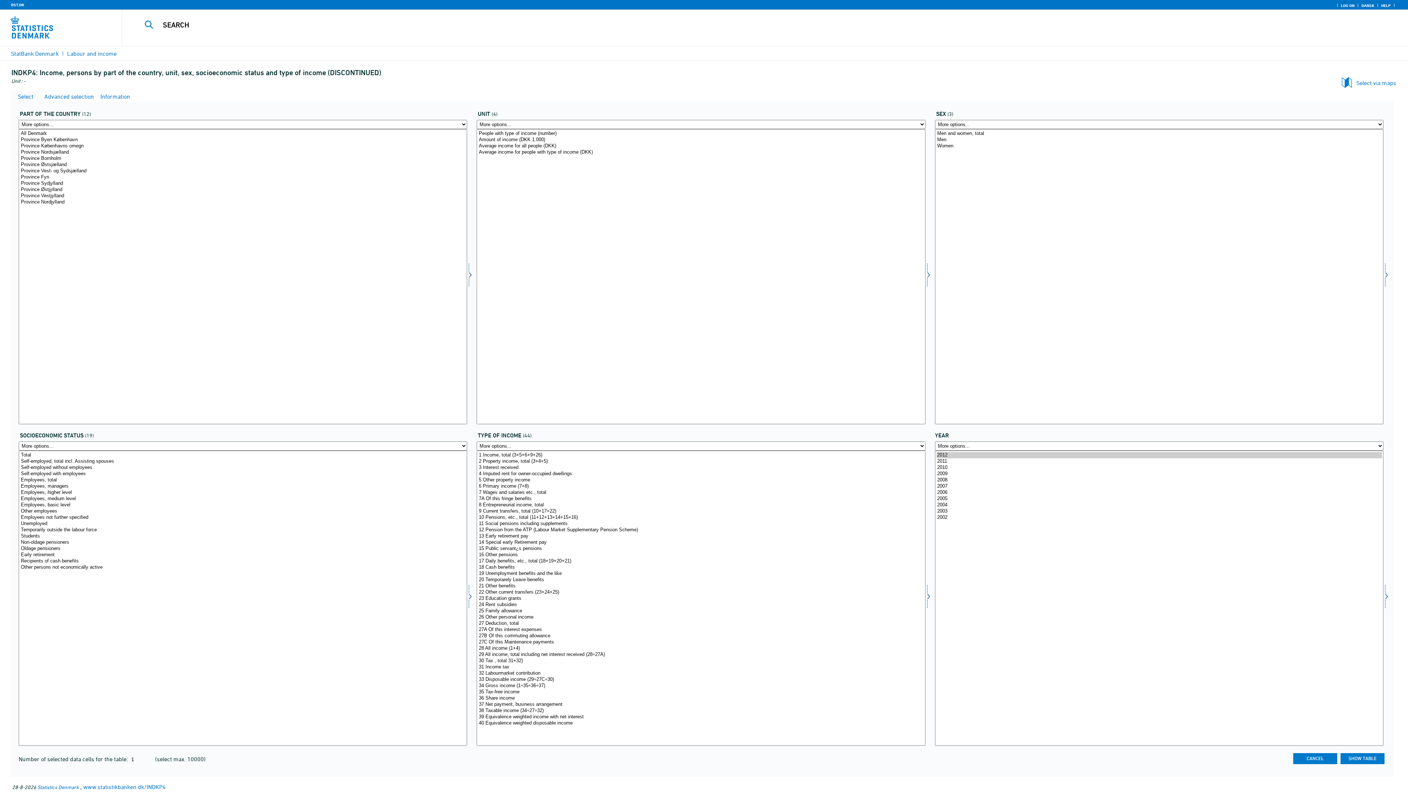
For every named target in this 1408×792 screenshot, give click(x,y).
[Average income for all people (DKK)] (701, 146)
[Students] (243, 536)
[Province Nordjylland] (243, 202)
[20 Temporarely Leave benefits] (701, 580)
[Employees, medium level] (243, 499)
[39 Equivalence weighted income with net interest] (701, 717)
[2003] (1159, 511)
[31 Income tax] (701, 667)
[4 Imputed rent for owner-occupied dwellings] (701, 474)
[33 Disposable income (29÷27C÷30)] (701, 679)
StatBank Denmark (35, 53)
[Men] (1159, 140)
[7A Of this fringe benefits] (701, 499)
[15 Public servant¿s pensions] (701, 549)
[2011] (1159, 461)
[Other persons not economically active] (243, 567)
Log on (1347, 5)
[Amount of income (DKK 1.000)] (701, 140)
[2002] (1159, 517)
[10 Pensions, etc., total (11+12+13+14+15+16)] (701, 517)
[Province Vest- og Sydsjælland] (243, 171)
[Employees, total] (243, 480)
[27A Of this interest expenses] (701, 630)
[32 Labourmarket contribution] (701, 673)
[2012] (1159, 455)
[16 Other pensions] (701, 555)
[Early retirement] (243, 555)
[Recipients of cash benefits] (243, 561)
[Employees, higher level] (243, 492)
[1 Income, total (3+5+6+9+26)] (701, 455)
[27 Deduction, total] (701, 623)
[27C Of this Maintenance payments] (701, 642)
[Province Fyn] (243, 177)
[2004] (1159, 505)
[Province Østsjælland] (243, 165)
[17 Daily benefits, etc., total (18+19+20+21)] (701, 561)
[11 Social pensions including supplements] (701, 524)
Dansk (1367, 5)
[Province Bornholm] (243, 158)
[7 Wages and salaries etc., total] (701, 492)
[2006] (1159, 492)
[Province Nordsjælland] (243, 152)
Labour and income (92, 53)
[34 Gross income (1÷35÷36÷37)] (701, 686)
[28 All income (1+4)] (701, 648)
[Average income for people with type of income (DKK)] (701, 152)
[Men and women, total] (1159, 134)
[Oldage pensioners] (243, 549)
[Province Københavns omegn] (243, 146)
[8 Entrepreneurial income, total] (701, 505)
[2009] (1159, 474)
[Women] (1159, 146)
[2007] (1159, 486)
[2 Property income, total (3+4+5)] (701, 461)
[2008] (1159, 480)
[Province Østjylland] (243, 190)
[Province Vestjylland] (243, 196)
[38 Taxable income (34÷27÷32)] (701, 711)
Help (1386, 5)
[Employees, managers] (243, 486)
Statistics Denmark (58, 787)
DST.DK (17, 4)
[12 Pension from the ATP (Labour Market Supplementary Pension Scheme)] (701, 530)
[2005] (1159, 499)
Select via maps (1376, 83)
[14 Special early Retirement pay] (701, 542)
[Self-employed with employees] (243, 474)
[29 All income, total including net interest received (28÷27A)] (701, 655)
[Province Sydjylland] (243, 183)
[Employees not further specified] (243, 517)
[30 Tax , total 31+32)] (701, 661)
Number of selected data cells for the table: (74, 759)
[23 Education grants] (701, 598)
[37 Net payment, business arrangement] (701, 704)
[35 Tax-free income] (701, 692)
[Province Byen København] (243, 140)
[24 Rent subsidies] (701, 605)
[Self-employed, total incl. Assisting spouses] (243, 461)
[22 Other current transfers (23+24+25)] (701, 592)
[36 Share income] (701, 698)
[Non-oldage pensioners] (243, 542)
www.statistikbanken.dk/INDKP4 (124, 787)
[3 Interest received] (701, 468)
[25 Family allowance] (701, 611)
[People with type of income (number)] (701, 134)
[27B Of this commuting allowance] (701, 636)
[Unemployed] (243, 524)
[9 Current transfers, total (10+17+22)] (701, 511)
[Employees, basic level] (243, 505)
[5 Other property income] (701, 480)
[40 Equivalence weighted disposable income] (701, 723)
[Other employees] (243, 511)
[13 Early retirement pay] (701, 536)
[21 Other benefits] (701, 586)
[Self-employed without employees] (243, 468)
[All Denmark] (243, 134)
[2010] (1159, 468)
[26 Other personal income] (701, 617)
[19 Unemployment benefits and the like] (701, 574)
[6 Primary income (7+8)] (701, 486)
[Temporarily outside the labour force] (243, 530)
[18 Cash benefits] (701, 567)
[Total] (243, 455)
